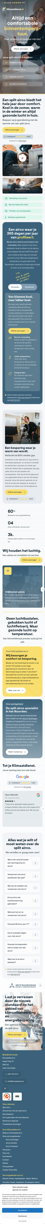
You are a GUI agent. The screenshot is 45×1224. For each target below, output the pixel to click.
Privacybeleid (22, 1221)
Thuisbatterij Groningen (12, 1124)
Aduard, (6, 1178)
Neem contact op (15, 751)
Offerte (5, 1163)
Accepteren (22, 1210)
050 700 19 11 (15, 400)
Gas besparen (8, 1114)
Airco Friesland (12, 1146)
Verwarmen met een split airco (15, 1110)
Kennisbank (7, 1156)
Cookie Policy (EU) (10, 1169)
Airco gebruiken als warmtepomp (16, 1117)
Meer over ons (14, 690)
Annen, (12, 1178)
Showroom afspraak (10, 1120)
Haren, (37, 1182)
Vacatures (6, 1149)
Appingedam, (20, 1178)
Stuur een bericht (24, 397)
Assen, (28, 1178)
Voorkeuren (22, 1216)
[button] (43, 185)
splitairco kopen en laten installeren (20, 724)
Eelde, (13, 1182)
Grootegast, (29, 1182)
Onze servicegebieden (11, 1136)
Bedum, (35, 1178)
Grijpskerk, (20, 1182)
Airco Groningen (12, 1139)
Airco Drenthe (11, 1143)
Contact (6, 1159)
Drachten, (6, 1182)
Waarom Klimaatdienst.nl (12, 1132)
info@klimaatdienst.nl (16, 1081)
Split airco (6, 1107)
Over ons (6, 1153)
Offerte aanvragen (21, 48)
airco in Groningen (30, 718)
